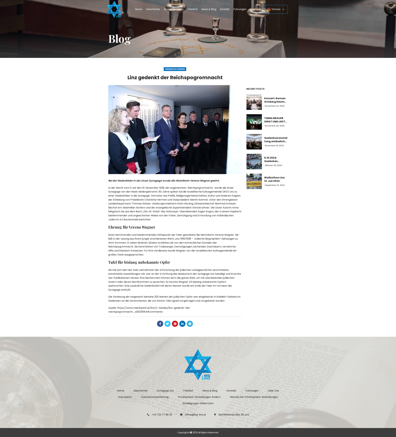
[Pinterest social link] (175, 324)
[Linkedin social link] (182, 324)
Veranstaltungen (175, 69)
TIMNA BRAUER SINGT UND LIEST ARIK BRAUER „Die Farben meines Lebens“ (276, 120)
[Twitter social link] (167, 324)
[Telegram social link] (190, 324)
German (276, 9)
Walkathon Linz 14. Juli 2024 (274, 179)
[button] (199, 397)
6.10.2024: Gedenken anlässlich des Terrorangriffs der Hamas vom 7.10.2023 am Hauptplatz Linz (274, 159)
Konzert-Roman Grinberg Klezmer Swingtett (275, 100)
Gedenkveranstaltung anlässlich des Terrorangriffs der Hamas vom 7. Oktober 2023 (276, 139)
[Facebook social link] (160, 324)
